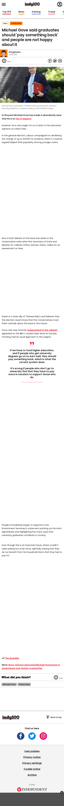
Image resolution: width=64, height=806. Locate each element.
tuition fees (16, 23)
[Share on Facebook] (50, 61)
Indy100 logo (32, 4)
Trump (51, 12)
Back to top (56, 717)
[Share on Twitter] (55, 61)
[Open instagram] (43, 736)
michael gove (9, 684)
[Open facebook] (20, 736)
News (21, 12)
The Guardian (12, 658)
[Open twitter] (32, 736)
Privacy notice (32, 757)
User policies (32, 751)
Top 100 (6, 12)
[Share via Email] (60, 61)
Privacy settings (32, 763)
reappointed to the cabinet (42, 330)
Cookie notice (32, 769)
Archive (32, 775)
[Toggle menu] (4, 4)
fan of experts (23, 118)
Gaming (36, 12)
